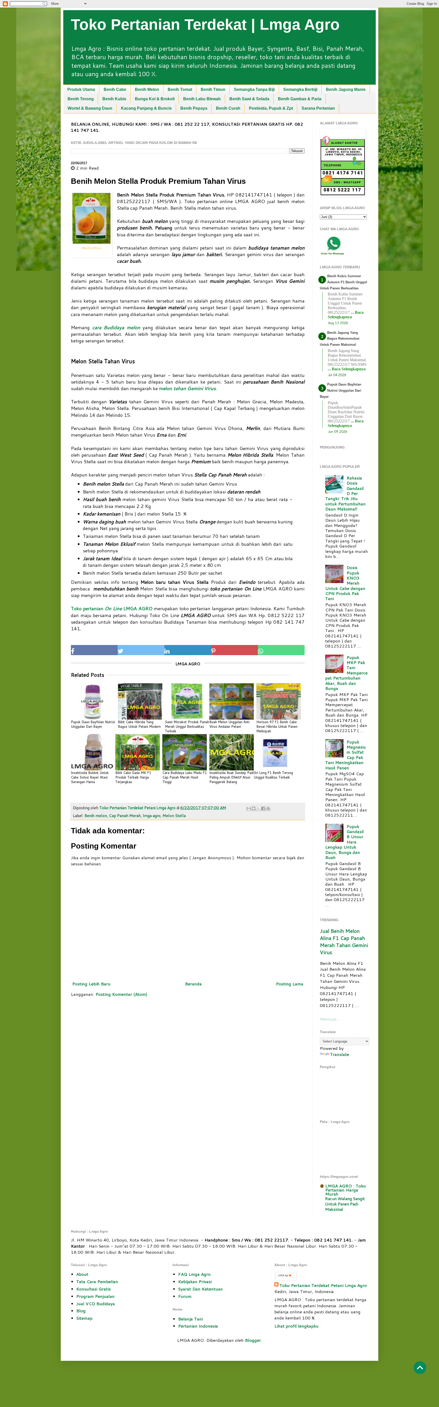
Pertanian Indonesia (198, 1326)
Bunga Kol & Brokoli (155, 99)
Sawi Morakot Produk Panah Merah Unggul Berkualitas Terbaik (187, 726)
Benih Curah (228, 108)
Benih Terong (81, 99)
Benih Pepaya (193, 108)
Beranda (193, 984)
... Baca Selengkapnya (346, 314)
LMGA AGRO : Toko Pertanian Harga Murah (345, 1190)
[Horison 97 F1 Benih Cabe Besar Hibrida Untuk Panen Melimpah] (278, 701)
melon (187, 388)
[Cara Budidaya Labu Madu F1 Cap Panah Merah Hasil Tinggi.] (184, 752)
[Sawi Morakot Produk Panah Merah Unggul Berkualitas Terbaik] (187, 701)
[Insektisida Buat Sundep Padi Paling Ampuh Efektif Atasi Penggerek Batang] (231, 752)
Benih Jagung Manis (346, 89)
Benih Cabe (115, 89)
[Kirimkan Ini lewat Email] (248, 808)
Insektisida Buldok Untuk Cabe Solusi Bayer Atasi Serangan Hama (90, 777)
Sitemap (84, 1318)
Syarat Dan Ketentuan (200, 1289)
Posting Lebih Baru (91, 984)
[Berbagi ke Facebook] (263, 808)
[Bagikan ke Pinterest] (268, 808)
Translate (339, 1054)
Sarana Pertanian (318, 108)
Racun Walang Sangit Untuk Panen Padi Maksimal (345, 1204)
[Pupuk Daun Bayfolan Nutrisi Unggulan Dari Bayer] (93, 701)
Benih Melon (147, 89)
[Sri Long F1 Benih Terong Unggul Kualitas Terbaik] (276, 752)
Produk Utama (81, 89)
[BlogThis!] (253, 808)
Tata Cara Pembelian (97, 1281)
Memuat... (330, 1019)
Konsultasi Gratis (93, 1289)
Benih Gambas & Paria (299, 99)
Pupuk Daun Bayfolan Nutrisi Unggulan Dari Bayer (93, 724)
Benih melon (96, 815)
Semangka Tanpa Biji (254, 89)
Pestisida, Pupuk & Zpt (271, 108)
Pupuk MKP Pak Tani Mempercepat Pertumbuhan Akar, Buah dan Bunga (346, 672)
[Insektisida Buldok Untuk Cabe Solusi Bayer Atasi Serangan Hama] (93, 752)
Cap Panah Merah (125, 815)
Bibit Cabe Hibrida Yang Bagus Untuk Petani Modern (139, 724)
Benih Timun (213, 89)
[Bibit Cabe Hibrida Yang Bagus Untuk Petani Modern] (140, 701)
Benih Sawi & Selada (249, 99)
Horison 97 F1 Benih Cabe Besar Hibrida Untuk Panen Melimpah (276, 726)
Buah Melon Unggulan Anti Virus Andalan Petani (229, 724)
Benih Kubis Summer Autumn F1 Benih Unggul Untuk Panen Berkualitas (343, 282)
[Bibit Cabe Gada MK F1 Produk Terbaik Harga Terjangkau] (137, 752)
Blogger (253, 1340)
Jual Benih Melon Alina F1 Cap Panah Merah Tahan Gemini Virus (344, 941)
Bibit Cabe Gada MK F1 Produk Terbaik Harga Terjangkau (133, 777)
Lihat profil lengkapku (296, 1326)
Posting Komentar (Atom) (121, 994)
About (82, 1274)
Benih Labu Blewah (202, 99)
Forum (185, 1296)
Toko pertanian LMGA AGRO (111, 608)
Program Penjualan (95, 1296)
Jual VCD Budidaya (95, 1303)
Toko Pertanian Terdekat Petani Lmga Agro (323, 1285)
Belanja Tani (190, 1319)
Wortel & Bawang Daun (90, 108)
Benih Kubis (114, 99)
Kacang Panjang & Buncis (146, 108)
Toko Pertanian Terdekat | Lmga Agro (205, 24)
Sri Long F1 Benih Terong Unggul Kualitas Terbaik (273, 775)
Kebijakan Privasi (195, 1281)
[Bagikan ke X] (258, 808)
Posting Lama (289, 984)
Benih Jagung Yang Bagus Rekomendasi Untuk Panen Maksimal (339, 339)
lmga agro (152, 815)
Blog (81, 1310)
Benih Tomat (180, 89)
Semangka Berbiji (300, 89)
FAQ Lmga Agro (194, 1274)
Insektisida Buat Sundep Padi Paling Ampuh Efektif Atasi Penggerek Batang (231, 777)
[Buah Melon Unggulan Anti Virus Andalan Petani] (231, 701)
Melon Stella (174, 815)
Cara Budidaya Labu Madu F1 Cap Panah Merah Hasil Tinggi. (184, 777)
